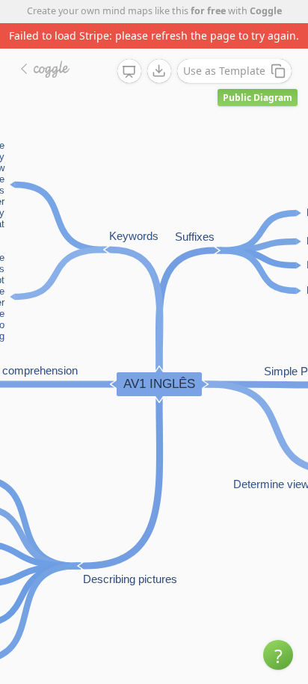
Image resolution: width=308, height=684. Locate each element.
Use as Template (224, 71)
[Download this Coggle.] (159, 71)
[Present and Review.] (129, 72)
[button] (278, 655)
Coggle (266, 10)
